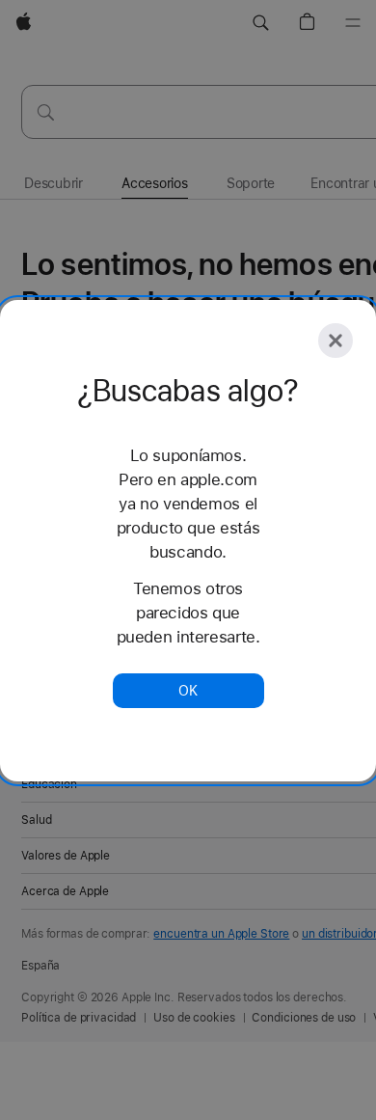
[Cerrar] (335, 340)
